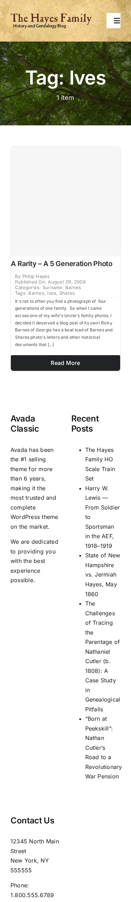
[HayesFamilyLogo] (51, 15)
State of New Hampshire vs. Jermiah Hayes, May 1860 (103, 574)
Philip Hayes (36, 276)
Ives (51, 293)
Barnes (36, 293)
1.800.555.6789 (32, 895)
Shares (67, 293)
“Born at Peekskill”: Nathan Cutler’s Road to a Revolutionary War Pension (103, 747)
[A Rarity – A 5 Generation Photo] (65, 201)
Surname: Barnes (62, 287)
